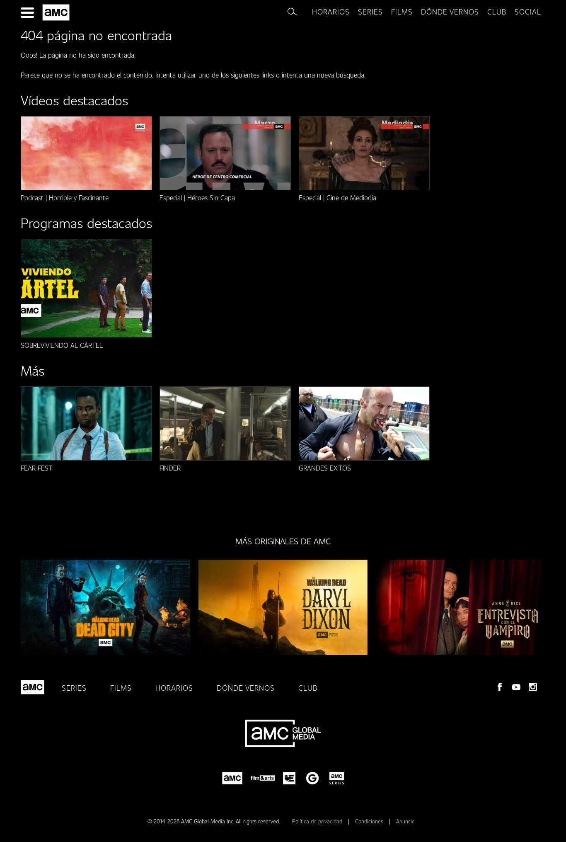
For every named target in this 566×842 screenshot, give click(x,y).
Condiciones (370, 821)
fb (500, 687)
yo (516, 687)
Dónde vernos (450, 12)
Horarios (331, 12)
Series (370, 12)
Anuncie (405, 821)
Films (402, 12)
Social (528, 12)
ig (533, 687)
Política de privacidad (318, 821)
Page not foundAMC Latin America (57, 12)
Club (307, 688)
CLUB (496, 12)
